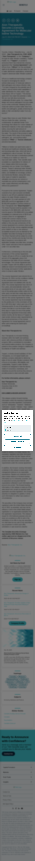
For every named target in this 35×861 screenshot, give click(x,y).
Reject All (17, 447)
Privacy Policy (16, 420)
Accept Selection (17, 442)
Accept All (17, 436)
